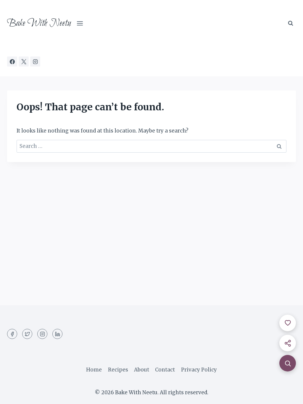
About (141, 369)
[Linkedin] (57, 334)
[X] (24, 61)
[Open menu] (80, 23)
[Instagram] (35, 61)
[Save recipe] (287, 323)
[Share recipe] (287, 343)
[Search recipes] (287, 363)
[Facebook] (12, 61)
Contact (165, 369)
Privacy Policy (199, 369)
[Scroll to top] (288, 395)
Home (94, 369)
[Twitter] (27, 334)
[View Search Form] (290, 23)
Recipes (118, 369)
